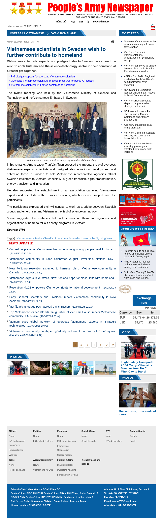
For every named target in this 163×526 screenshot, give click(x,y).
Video (126, 332)
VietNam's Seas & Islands (137, 229)
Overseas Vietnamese (27, 33)
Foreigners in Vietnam (67, 474)
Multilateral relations (66, 469)
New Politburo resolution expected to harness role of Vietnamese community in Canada (62, 270)
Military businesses (66, 440)
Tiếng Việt (61, 22)
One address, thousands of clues (137, 412)
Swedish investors (55, 238)
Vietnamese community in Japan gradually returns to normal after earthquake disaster (62, 333)
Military (12, 430)
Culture (133, 435)
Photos (128, 377)
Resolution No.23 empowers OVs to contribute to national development (62, 289)
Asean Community (43, 459)
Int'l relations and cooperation (17, 442)
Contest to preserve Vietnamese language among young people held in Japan (62, 251)
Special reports (64, 454)
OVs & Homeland (63, 33)
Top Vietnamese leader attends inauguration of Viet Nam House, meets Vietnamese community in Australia (62, 314)
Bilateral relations (65, 464)
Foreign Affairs (65, 459)
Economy (62, 430)
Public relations (16, 449)
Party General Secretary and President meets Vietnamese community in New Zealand (62, 299)
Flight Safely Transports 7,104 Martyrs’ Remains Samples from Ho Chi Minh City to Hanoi (137, 366)
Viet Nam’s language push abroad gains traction (51, 306)
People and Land (17, 469)
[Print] (112, 41)
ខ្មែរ (88, 22)
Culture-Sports (137, 430)
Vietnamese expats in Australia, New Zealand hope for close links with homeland (62, 280)
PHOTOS (16, 356)
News (12, 435)
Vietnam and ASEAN (43, 469)
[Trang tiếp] (107, 344)
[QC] (137, 199)
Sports (133, 440)
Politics (37, 430)
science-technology (79, 238)
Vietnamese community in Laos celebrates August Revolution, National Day (62, 260)
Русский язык (101, 22)
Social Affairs (88, 430)
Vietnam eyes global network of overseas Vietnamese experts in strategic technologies (62, 323)
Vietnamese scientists (30, 238)
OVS (108, 430)
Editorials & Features (43, 440)
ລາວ (81, 22)
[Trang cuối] (113, 344)
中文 (73, 22)
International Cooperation (63, 447)
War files (13, 454)
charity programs (101, 238)
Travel (12, 459)
